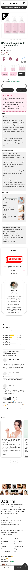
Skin (2, 543)
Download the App (6, 561)
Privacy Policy (18, 541)
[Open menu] (2, 3)
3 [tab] (13, 39)
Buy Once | (6, 79)
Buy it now (21, 90)
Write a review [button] (14, 330)
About (3, 113)
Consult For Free (5, 554)
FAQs (15, 551)
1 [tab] (10, 39)
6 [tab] (17, 39)
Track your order (5, 551)
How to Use (5, 192)
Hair (2, 549)
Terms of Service (18, 546)
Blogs (15, 549)
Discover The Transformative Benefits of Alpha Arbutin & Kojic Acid (11, 440)
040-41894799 (10, 520)
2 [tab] (11, 39)
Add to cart (7, 567)
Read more (4, 454)
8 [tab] (20, 39)
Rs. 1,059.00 (12, 79)
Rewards (3, 559)
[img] (10, 351)
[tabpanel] (14, 25)
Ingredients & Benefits (7, 150)
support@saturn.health (12, 524)
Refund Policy (18, 543)
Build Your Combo (6, 556)
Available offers (8, 95)
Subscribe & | (9, 81)
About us (16, 538)
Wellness (3, 546)
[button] (4, 47)
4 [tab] (14, 39)
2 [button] (10, 408)
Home (2, 538)
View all (14, 461)
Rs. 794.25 (17, 81)
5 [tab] (16, 39)
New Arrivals (4, 541)
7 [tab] (19, 39)
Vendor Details (5, 224)
